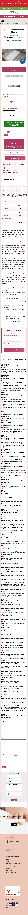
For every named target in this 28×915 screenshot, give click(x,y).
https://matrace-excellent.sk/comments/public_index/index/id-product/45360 (12, 378)
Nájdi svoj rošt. (14, 102)
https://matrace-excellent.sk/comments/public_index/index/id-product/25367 (12, 396)
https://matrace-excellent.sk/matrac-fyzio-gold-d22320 (13, 366)
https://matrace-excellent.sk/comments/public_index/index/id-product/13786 (12, 452)
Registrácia (8, 8)
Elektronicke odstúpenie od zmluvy (13, 884)
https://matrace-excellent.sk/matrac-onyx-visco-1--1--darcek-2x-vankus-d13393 (13, 511)
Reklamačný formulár (10, 865)
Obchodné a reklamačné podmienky (13, 863)
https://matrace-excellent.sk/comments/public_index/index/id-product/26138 (12, 426)
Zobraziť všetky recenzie (9, 110)
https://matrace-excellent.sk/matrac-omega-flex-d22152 (13, 620)
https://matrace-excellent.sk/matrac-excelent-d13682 (12, 590)
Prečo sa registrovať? (10, 866)
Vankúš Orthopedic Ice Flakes (13, 116)
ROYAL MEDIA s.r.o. (10, 850)
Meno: (2, 728)
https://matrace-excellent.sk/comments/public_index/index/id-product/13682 (12, 414)
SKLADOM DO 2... (16, 23)
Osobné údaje (9, 870)
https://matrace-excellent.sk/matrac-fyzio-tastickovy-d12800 (12, 559)
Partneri (7, 875)
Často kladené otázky (10, 874)
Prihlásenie (3, 8)
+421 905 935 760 (13, 335)
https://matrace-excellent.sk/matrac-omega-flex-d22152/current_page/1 (13, 601)
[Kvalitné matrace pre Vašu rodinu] (14, 12)
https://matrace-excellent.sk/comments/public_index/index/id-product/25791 (12, 481)
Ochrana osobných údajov (11, 872)
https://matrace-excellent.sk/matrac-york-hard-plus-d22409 (13, 492)
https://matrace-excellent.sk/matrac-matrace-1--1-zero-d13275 (13, 639)
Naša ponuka (8, 23)
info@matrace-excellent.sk (16, 333)
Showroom (8, 861)
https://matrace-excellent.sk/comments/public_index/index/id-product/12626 (12, 438)
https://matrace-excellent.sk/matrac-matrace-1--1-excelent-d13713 (13, 548)
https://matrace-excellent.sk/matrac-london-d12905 (12, 630)
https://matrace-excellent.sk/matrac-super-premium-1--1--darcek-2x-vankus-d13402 (12, 502)
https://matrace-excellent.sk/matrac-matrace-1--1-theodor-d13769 (13, 716)
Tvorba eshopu (9, 849)
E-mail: (2, 733)
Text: (2, 738)
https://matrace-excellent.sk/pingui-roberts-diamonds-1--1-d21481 (12, 521)
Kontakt (7, 859)
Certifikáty (8, 868)
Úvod (1, 23)
